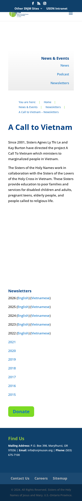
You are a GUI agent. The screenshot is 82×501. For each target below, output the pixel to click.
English (23, 298)
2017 (12, 377)
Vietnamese (40, 298)
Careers (41, 478)
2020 (12, 351)
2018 (12, 368)
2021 (12, 342)
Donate (21, 411)
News (64, 65)
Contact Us (20, 478)
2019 (12, 359)
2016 (12, 386)
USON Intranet (57, 8)
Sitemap (60, 478)
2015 (12, 394)
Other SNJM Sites (26, 8)
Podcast (63, 74)
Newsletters (60, 83)
